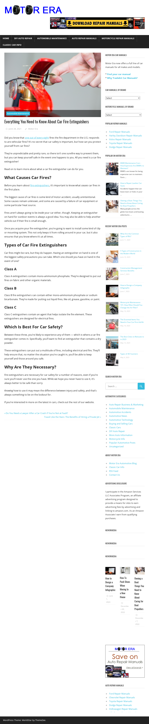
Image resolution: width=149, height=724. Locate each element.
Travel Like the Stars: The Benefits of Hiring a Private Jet (71, 416)
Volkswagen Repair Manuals (123, 708)
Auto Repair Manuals (84, 38)
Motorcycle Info (117, 438)
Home (6, 38)
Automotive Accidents (120, 412)
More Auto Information (120, 435)
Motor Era (33, 128)
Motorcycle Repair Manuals (118, 38)
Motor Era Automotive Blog (123, 463)
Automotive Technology (121, 419)
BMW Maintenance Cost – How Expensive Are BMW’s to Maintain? (132, 166)
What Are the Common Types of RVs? (129, 235)
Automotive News (118, 415)
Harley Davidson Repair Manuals (125, 135)
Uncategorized (116, 446)
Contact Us (114, 474)
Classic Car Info (12, 44)
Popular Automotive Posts (122, 442)
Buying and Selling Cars (121, 423)
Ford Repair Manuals (119, 131)
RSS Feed (113, 471)
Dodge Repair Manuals (120, 147)
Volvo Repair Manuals (120, 139)
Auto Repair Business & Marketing (126, 404)
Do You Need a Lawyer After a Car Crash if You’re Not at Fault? (37, 413)
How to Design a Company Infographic (110, 584)
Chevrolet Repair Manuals (122, 697)
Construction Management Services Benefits (131, 269)
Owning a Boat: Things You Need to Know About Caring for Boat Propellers (131, 203)
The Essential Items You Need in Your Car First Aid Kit (132, 320)
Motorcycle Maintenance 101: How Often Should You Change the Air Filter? (131, 305)
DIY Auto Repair (23, 38)
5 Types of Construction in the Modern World (130, 252)
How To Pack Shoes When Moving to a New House (125, 587)
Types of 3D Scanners (129, 354)
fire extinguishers (39, 185)
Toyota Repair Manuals (120, 143)
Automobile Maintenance (52, 38)
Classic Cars (115, 427)
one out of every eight (37, 137)
